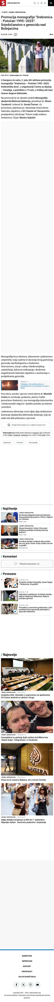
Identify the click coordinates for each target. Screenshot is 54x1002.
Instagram (24, 435)
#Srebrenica (7, 442)
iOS (41, 433)
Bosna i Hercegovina (17, 12)
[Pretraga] (38, 3)
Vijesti (5, 12)
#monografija (33, 442)
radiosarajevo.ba (35, 993)
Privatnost (27, 971)
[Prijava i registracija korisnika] (41, 3)
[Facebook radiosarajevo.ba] (16, 984)
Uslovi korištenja (27, 976)
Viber (43, 435)
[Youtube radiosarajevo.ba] (37, 984)
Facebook (16, 435)
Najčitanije (10, 508)
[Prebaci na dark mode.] (34, 3)
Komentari (10, 556)
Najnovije (10, 654)
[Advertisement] (27, 237)
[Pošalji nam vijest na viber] (30, 984)
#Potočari (20, 442)
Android (36, 433)
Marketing (27, 956)
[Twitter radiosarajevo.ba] (23, 984)
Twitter (10, 435)
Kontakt (27, 966)
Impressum (27, 961)
